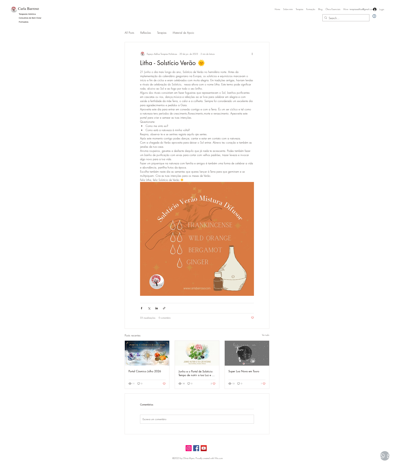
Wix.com (219, 458)
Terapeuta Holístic (27, 14)
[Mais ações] (252, 54)
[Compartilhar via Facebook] (141, 308)
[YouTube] (204, 448)
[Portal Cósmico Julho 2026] (147, 353)
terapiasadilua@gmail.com (362, 9)
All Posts (129, 32)
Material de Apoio (183, 32)
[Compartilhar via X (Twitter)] (149, 308)
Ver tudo (265, 334)
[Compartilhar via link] (164, 308)
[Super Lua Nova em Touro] (247, 353)
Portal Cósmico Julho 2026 (145, 371)
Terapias (162, 32)
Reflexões (145, 32)
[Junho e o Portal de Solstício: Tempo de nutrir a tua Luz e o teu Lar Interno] (197, 353)
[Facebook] (196, 448)
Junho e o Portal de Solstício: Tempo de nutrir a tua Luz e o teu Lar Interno (196, 373)
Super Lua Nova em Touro (243, 371)
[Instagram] (189, 448)
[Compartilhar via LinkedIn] (156, 308)
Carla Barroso (28, 8)
